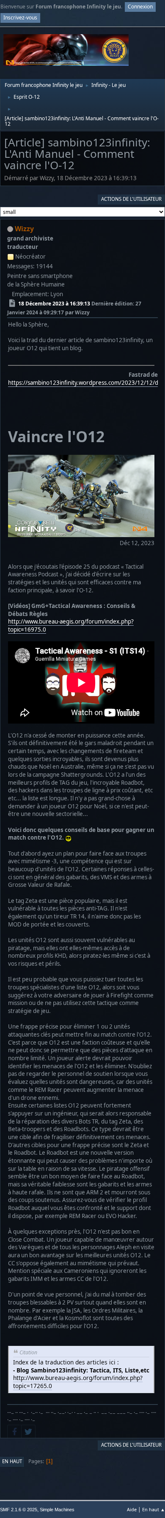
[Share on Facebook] (14, 1431)
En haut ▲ (153, 1509)
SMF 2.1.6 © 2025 (18, 1509)
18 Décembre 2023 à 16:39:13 (54, 303)
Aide (132, 1509)
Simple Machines (57, 1509)
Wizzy (24, 228)
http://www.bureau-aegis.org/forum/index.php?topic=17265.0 (78, 1382)
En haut (12, 1461)
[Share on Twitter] (28, 1431)
